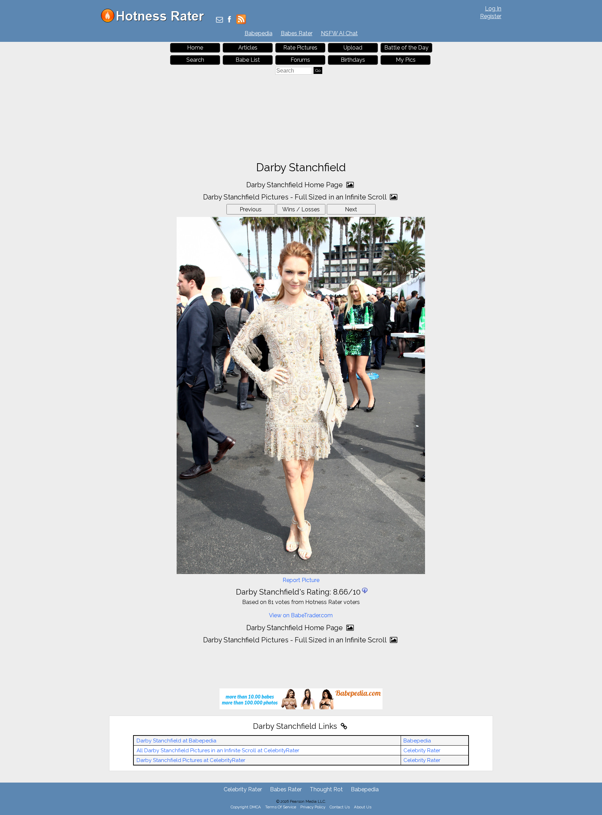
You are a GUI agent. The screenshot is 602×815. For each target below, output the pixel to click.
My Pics (406, 59)
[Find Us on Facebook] (229, 20)
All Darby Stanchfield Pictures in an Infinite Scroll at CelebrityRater (218, 750)
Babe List (248, 59)
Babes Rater (296, 33)
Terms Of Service (280, 807)
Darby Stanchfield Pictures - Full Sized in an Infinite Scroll (295, 197)
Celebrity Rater (421, 750)
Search (195, 59)
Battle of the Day (406, 47)
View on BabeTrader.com (301, 615)
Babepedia (258, 33)
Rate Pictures (300, 47)
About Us (362, 807)
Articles (247, 47)
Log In (493, 8)
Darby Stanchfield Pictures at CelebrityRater (191, 760)
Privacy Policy (312, 807)
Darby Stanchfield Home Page (295, 185)
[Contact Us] (219, 20)
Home (195, 47)
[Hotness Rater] (155, 20)
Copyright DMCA (246, 807)
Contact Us (340, 807)
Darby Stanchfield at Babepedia (176, 741)
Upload (353, 47)
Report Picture (301, 580)
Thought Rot (326, 789)
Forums (300, 59)
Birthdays (353, 59)
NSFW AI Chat (339, 33)
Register (490, 16)
